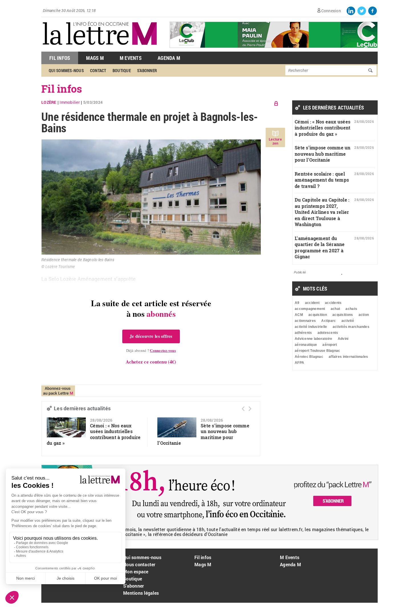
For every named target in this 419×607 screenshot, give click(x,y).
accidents (333, 303)
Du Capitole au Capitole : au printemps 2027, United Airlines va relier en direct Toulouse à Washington (322, 212)
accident (312, 303)
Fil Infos (59, 57)
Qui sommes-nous (66, 70)
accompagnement (310, 309)
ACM (299, 315)
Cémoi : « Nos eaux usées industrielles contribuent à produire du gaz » (94, 434)
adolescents (328, 333)
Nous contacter (139, 564)
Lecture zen (275, 141)
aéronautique (306, 345)
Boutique (122, 70)
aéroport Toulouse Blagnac (317, 351)
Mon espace (136, 571)
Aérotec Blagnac (309, 357)
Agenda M (169, 57)
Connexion (331, 10)
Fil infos (61, 89)
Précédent (243, 408)
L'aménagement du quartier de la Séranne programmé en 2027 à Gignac (320, 247)
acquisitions (342, 315)
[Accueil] (100, 48)
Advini (343, 339)
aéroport (329, 345)
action (364, 315)
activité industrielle (311, 327)
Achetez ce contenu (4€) (151, 361)
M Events (131, 57)
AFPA (299, 363)
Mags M (95, 57)
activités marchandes (351, 327)
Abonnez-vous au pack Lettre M (58, 390)
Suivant (250, 408)
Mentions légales (141, 593)
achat (335, 309)
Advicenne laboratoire (313, 339)
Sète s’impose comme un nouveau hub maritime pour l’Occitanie (203, 434)
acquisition (317, 315)
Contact (98, 70)
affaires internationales (348, 357)
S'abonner (147, 70)
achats (351, 309)
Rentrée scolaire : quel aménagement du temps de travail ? (322, 180)
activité (347, 321)
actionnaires (305, 321)
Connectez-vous (163, 350)
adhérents (303, 333)
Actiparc (328, 321)
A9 (297, 303)
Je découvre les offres (151, 336)
